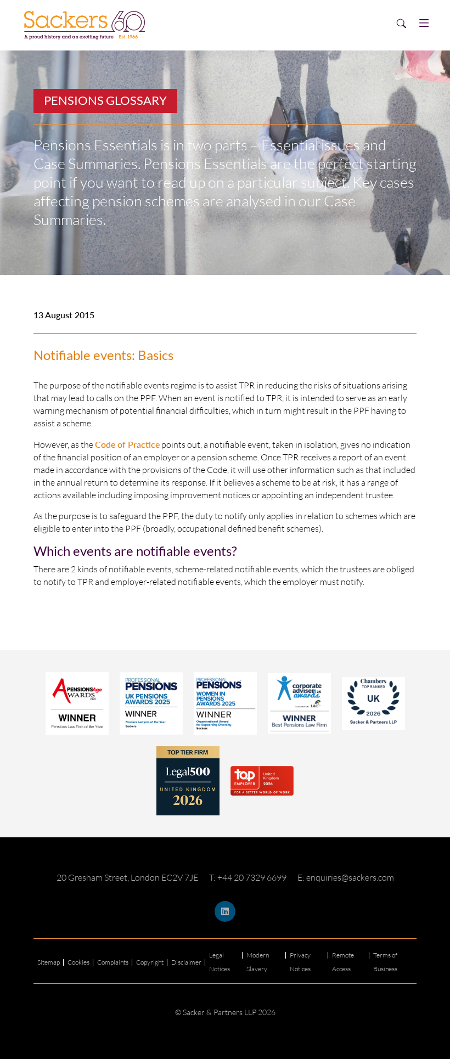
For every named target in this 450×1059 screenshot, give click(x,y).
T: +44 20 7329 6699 (247, 877)
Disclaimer (186, 962)
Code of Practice (127, 444)
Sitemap (48, 962)
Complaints (112, 962)
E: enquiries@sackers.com (345, 877)
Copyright (150, 962)
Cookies (78, 962)
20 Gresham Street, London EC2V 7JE (127, 877)
